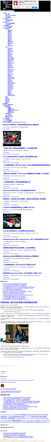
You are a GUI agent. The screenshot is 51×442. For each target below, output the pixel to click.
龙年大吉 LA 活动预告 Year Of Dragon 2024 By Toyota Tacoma (14, 122)
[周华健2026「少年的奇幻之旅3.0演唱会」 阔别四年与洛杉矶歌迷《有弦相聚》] (17, 291)
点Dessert (7, 102)
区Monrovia (10, 76)
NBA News (10, 114)
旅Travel (45, 420)
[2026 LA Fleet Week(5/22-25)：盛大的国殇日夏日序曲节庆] (14, 290)
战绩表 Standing (11, 112)
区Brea (9, 52)
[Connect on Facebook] (28, 440)
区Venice (9, 92)
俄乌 (3, 380)
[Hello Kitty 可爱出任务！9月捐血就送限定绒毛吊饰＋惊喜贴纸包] (15, 283)
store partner (33, 418)
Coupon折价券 (17, 414)
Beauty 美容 (9, 414)
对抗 (13, 380)
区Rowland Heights (11, 83)
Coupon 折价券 (6, 18)
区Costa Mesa (10, 59)
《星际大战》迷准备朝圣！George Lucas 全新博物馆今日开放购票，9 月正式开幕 (26, 173)
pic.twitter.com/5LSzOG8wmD (38, 309)
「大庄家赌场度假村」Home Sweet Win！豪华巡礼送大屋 (19, 264)
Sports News (22, 418)
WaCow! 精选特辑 (8, 420)
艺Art (22, 422)
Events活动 (39, 414)
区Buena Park (10, 53)
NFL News (7, 117)
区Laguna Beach (11, 69)
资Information (30, 422)
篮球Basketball (8, 113)
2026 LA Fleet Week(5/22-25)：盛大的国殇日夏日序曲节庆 (19, 190)
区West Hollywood (11, 95)
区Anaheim (10, 49)
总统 (26, 380)
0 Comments (17, 130)
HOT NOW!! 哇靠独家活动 (10, 23)
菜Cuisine (7, 28)
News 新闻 (9, 382)
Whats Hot (14, 382)
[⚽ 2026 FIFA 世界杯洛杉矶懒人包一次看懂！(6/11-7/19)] (13, 292)
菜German (10, 35)
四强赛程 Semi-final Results (13, 110)
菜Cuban (9, 33)
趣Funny (39, 422)
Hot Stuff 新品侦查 (8, 26)
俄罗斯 (6, 380)
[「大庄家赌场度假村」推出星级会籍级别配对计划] (12, 289)
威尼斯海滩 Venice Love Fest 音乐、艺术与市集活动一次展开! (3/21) (22, 273)
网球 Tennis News (8, 115)
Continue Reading (6, 128)
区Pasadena (10, 80)
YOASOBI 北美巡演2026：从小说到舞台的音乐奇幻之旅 (18, 230)
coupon (12, 414)
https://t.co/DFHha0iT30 (28, 355)
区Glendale (10, 66)
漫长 (21, 380)
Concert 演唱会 (8, 24)
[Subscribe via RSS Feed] (6, 440)
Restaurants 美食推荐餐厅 (7, 418)
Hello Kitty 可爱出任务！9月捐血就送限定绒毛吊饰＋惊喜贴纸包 (21, 124)
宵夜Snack (7, 99)
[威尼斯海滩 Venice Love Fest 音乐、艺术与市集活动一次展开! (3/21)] (16, 299)
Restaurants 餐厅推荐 (7, 27)
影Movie (38, 420)
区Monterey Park (11, 77)
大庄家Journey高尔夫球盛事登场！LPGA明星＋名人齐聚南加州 (21, 256)
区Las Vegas (10, 70)
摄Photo (41, 420)
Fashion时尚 (45, 414)
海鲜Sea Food (10, 41)
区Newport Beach (11, 78)
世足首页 (9, 107)
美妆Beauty (18, 422)
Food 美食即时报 (6, 25)
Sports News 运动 (6, 105)
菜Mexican (10, 40)
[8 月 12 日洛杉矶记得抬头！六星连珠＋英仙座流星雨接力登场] (14, 285)
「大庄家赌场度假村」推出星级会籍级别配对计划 (16, 182)
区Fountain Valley (11, 62)
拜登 (19, 380)
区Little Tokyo (10, 71)
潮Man (1, 422)
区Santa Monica (11, 86)
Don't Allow (27, 7)
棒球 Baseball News (9, 116)
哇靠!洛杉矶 (4, 439)
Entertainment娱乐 (31, 414)
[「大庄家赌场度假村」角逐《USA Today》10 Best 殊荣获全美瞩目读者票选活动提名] (19, 287)
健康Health (23, 420)
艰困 (30, 380)
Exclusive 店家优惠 (9, 19)
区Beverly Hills (11, 51)
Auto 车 (5, 414)
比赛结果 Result (11, 111)
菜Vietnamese (10, 45)
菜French (9, 34)
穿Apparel (14, 422)
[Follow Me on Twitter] (18, 440)
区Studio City (10, 88)
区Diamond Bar (11, 60)
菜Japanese (10, 37)
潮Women (4, 422)
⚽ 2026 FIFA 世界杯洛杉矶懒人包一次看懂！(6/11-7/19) (18, 207)
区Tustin (9, 90)
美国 (28, 380)
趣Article (35, 422)
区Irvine (9, 68)
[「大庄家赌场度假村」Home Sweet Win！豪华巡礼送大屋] (14, 298)
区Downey (10, 61)
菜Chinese (10, 32)
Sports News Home (27, 418)
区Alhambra (10, 48)
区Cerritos (10, 55)
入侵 (8, 380)
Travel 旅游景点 (46, 418)
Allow (35, 7)
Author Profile (12, 389)
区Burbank (10, 54)
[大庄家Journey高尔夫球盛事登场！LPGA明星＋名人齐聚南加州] (15, 297)
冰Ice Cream (7, 98)
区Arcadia (10, 50)
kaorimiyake (5, 130)
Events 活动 (5, 22)
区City (6, 46)
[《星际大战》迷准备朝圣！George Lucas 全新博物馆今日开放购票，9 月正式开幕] (18, 288)
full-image (22, 416)
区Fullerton (10, 63)
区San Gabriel (10, 84)
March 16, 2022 (17, 311)
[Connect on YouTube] (39, 440)
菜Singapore (10, 42)
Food (8, 416)
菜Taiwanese (10, 43)
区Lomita (9, 72)
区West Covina (11, 94)
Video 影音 (2, 420)
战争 (15, 380)
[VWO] (18, 7)
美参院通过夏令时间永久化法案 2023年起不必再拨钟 (9, 392)
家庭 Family (33, 420)
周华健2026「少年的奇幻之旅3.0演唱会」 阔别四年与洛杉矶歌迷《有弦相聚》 (24, 198)
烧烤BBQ (9, 31)
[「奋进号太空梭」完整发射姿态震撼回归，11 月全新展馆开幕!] (14, 284)
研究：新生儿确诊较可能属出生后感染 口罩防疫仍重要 (11, 391)
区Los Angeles (27, 420)
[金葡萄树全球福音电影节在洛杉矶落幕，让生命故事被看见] (14, 296)
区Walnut (9, 93)
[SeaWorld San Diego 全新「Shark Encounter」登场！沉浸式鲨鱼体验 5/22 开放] (18, 294)
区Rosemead (10, 81)
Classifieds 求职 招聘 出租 (8, 104)
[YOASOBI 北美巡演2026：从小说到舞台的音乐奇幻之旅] (13, 293)
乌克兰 (24, 380)
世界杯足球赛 (7, 106)
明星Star (48, 420)
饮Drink (6, 97)
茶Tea (6, 96)
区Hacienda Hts (11, 67)
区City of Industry (11, 58)
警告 (33, 380)
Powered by (15, 7)
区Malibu (9, 75)
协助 (11, 380)
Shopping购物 (17, 418)
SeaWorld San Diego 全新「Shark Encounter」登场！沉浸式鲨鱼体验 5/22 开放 (25, 239)
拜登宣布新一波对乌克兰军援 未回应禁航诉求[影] (18, 302)
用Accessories (9, 422)
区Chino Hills (10, 57)
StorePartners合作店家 (7, 121)
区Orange (10, 79)
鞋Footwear (47, 422)
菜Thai (9, 44)
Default (5, 382)
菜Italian (9, 36)
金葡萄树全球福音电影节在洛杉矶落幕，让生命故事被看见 (19, 247)
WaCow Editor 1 (3, 305)
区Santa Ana (10, 85)
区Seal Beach (10, 87)
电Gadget (43, 422)
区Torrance (10, 89)
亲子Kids (24, 422)
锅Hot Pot (7, 101)
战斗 (17, 380)
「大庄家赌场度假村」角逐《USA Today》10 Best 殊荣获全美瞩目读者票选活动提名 (26, 165)
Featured (3, 416)
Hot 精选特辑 (5, 103)
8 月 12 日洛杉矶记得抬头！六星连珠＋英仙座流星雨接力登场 (20, 156)
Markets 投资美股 (8, 119)
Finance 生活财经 (6, 118)
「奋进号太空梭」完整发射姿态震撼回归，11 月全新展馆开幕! (20, 148)
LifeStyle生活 (35, 416)
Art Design (2, 414)
